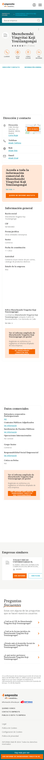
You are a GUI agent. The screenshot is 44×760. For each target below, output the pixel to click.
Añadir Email (13, 158)
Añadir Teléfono (14, 143)
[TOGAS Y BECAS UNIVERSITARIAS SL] (7, 562)
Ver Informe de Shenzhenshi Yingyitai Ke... (22, 756)
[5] (23, 46)
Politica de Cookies (9, 728)
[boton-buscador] (38, 20)
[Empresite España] (9, 5)
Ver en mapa (33, 129)
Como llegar (13, 135)
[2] (15, 46)
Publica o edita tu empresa (14, 715)
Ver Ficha (35, 576)
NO (5, 419)
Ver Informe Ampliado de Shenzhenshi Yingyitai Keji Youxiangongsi (22, 351)
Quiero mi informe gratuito (22, 195)
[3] (18, 46)
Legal (4, 724)
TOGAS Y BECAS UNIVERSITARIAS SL (23, 561)
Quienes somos (8, 708)
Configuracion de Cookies (12, 732)
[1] (13, 46)
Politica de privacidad (10, 736)
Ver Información (10, 426)
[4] (20, 46)
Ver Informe (19, 576)
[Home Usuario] (34, 5)
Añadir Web (12, 151)
